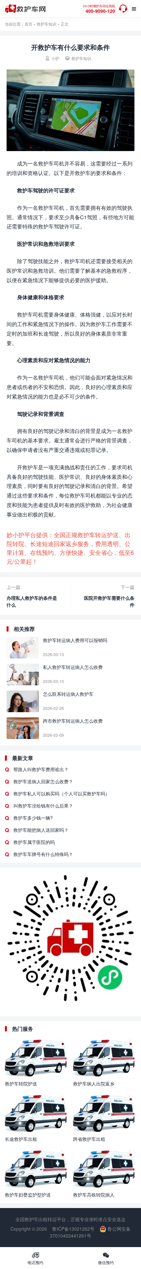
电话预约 (35, 1258)
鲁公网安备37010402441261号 (90, 1232)
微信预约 (106, 1258)
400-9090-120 (99, 9)
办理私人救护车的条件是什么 (32, 601)
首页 (28, 24)
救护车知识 (46, 24)
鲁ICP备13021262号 (73, 1228)
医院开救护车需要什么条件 (109, 601)
